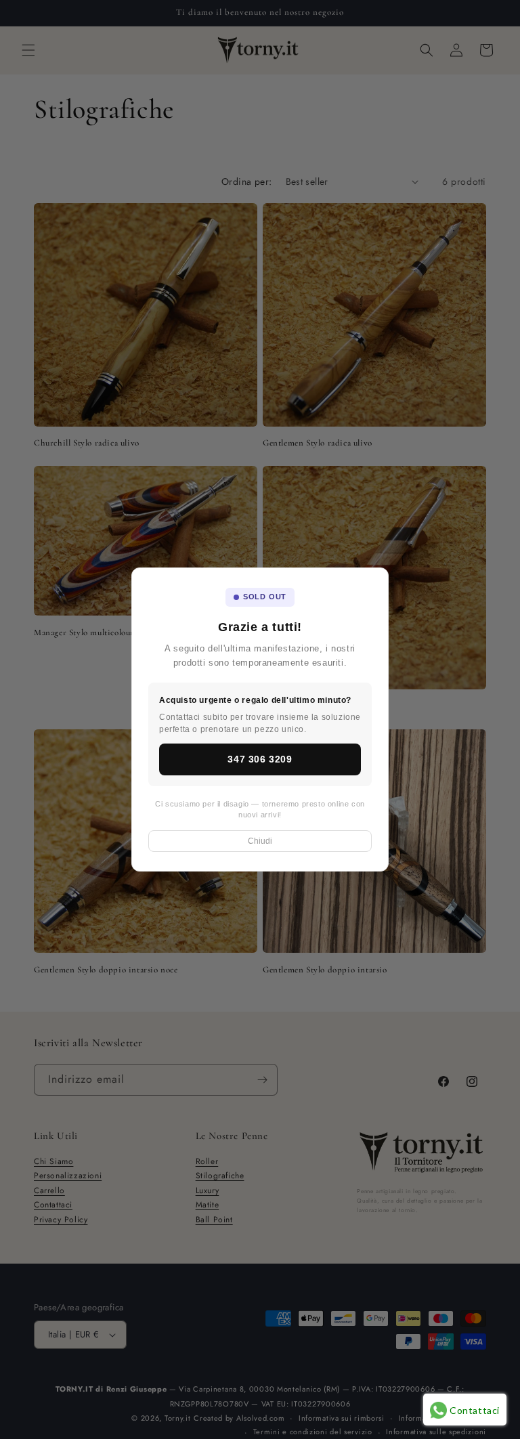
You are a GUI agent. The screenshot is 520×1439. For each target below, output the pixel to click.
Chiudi (260, 841)
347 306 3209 (260, 759)
